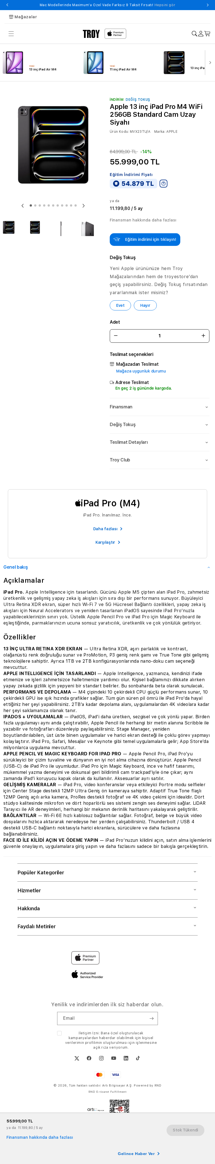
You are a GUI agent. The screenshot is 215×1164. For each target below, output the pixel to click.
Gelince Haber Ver (136, 1153)
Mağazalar (26, 17)
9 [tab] (67, 205)
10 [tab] (71, 205)
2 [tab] (35, 205)
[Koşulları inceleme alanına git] (163, 183)
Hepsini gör (165, 5)
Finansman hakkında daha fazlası (143, 220)
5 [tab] (49, 205)
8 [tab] (62, 205)
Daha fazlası (105, 529)
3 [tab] (40, 205)
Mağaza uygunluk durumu (141, 371)
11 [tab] (75, 205)
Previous (7, 5)
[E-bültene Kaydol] (151, 1018)
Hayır (145, 305)
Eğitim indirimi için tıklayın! (150, 239)
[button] (159, 407)
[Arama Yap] (194, 34)
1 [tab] (31, 205)
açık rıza (100, 1047)
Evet (120, 305)
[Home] (91, 33)
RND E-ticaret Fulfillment (107, 1091)
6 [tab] (53, 205)
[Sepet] (207, 34)
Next (208, 5)
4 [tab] (44, 205)
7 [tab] (58, 205)
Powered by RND (147, 1085)
